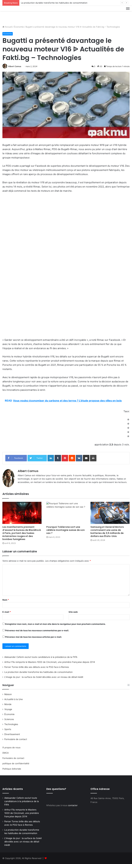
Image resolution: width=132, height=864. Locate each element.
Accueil (8, 26)
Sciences (9, 719)
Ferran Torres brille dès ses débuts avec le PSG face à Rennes (36, 667)
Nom (5, 600)
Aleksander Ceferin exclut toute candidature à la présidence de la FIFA (40, 657)
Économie (19, 26)
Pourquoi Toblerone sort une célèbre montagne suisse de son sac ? (65, 530)
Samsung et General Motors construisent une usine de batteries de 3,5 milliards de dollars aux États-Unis (107, 531)
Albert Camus (14, 66)
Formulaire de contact (15, 739)
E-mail (6, 612)
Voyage (8, 709)
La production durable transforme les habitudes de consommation (54, 2)
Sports (7, 729)
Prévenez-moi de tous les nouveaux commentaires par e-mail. (37, 630)
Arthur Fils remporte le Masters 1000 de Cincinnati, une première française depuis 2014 (49, 662)
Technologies (11, 724)
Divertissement (12, 734)
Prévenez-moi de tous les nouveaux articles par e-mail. (33, 637)
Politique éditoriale (11, 768)
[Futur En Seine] (17, 14)
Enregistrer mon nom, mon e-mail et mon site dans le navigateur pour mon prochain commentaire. (55, 624)
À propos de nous (11, 747)
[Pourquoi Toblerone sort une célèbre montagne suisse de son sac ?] (65, 513)
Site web (73, 612)
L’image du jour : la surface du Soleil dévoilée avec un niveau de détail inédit (43, 677)
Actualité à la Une (13, 699)
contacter (73, 805)
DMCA (5, 752)
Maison (8, 694)
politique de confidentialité (15, 763)
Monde (7, 704)
